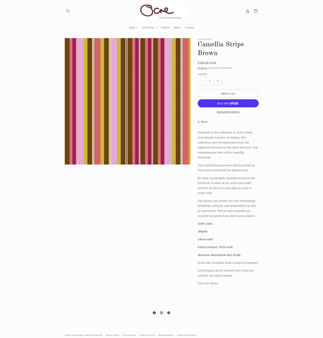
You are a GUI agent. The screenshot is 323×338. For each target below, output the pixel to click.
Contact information (187, 335)
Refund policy (112, 335)
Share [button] (204, 121)
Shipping (202, 67)
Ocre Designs (77, 335)
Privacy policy (129, 335)
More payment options (228, 111)
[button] (68, 11)
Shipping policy (165, 335)
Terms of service (147, 335)
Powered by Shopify (93, 335)
